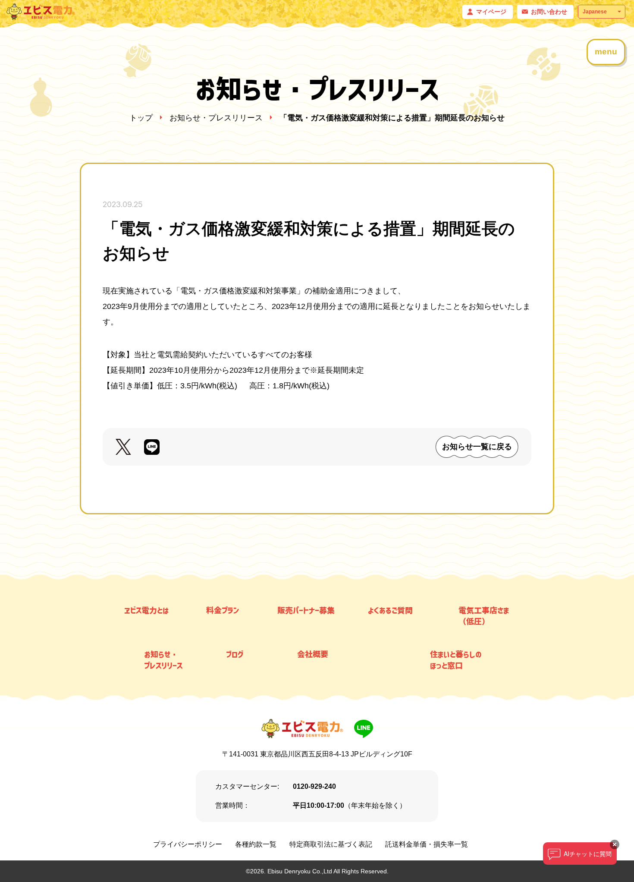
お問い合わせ (549, 11)
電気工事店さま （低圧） (483, 615)
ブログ (234, 654)
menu (606, 51)
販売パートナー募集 (306, 610)
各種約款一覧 (255, 844)
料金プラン (222, 610)
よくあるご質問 (390, 610)
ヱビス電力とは (146, 610)
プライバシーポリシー (187, 844)
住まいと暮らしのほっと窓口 (456, 659)
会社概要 (312, 654)
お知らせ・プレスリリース (216, 117)
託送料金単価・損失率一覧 (426, 844)
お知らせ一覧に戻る (477, 446)
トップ (141, 117)
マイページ (491, 11)
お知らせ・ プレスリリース (163, 659)
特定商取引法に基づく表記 (330, 844)
